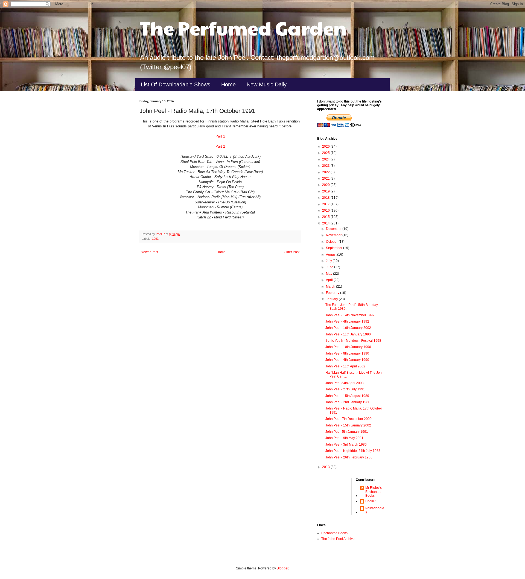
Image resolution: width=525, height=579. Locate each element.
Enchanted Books (334, 533)
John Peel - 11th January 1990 (348, 334)
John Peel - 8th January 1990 (347, 353)
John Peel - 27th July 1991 (345, 389)
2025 (326, 153)
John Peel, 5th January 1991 (346, 432)
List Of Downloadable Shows (175, 84)
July (329, 261)
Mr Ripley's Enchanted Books (373, 492)
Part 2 (220, 146)
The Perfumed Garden (242, 27)
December (334, 229)
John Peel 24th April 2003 (344, 383)
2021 (326, 178)
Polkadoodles (374, 510)
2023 (326, 166)
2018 (326, 198)
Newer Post (149, 252)
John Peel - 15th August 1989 (347, 396)
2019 (326, 191)
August (331, 254)
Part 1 (220, 136)
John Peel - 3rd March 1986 (346, 444)
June (330, 267)
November (334, 235)
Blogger (282, 568)
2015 (326, 217)
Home (228, 84)
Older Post (291, 252)
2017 (326, 204)
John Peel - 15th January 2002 (348, 425)
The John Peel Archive (338, 539)
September (334, 248)
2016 (326, 210)
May (329, 274)
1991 (155, 238)
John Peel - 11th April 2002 (345, 366)
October (332, 242)
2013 (326, 467)
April (330, 280)
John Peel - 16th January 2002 (348, 328)
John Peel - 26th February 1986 (348, 457)
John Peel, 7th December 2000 (348, 419)
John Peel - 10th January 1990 (348, 347)
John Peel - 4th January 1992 (347, 321)
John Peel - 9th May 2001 (344, 438)
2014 (326, 223)
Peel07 (370, 501)
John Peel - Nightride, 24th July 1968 (352, 451)
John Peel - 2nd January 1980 (347, 402)
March (331, 286)
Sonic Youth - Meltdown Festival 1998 (353, 341)
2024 (326, 159)
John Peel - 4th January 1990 (347, 360)
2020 (326, 185)
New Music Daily (267, 84)
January (332, 299)
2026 (326, 146)
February (333, 293)
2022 (326, 172)
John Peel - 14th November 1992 (350, 315)
